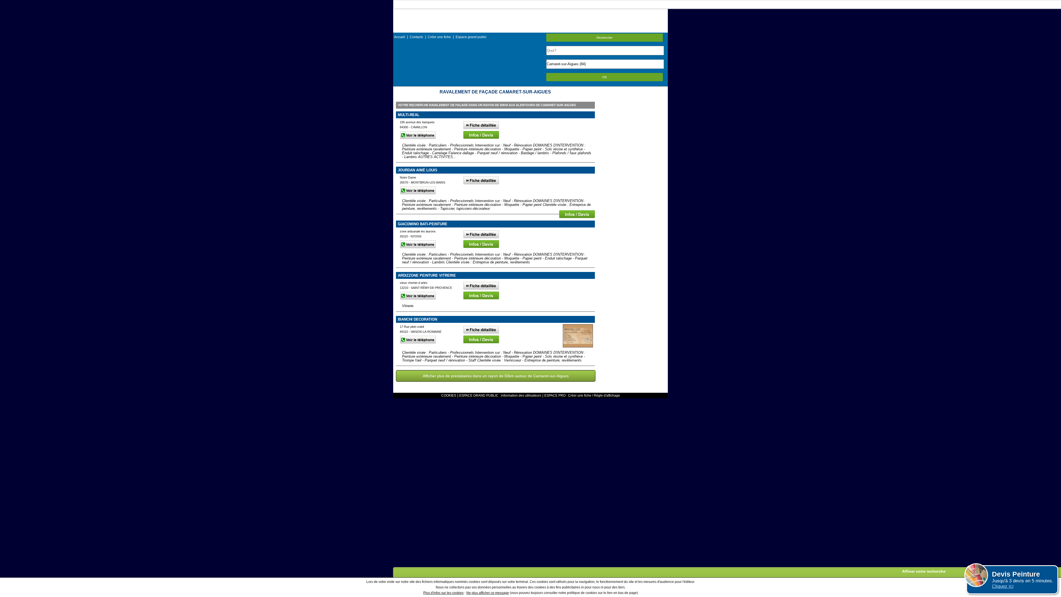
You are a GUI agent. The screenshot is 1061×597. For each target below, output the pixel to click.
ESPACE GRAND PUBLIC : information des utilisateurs (500, 395)
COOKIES (448, 395)
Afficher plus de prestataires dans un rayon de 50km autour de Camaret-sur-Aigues (496, 376)
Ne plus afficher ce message (487, 593)
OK (604, 77)
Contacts (416, 37)
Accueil (399, 37)
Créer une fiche (439, 37)
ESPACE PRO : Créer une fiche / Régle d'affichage (582, 395)
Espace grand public (471, 37)
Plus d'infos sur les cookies (443, 593)
